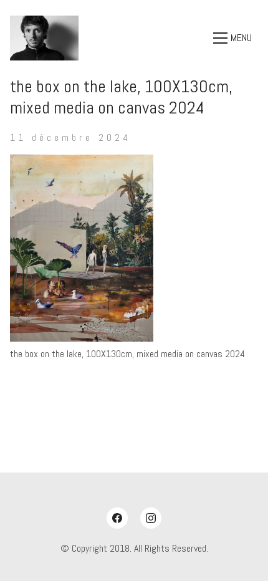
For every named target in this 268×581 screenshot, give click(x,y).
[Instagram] (150, 518)
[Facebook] (117, 518)
